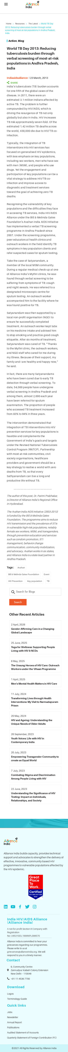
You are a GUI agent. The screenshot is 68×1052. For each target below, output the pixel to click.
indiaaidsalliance (17, 77)
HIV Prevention (15, 581)
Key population (34, 581)
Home (8, 23)
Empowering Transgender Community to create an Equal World (35, 758)
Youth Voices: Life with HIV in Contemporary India (27, 740)
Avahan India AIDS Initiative (27, 511)
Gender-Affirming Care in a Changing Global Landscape (32, 630)
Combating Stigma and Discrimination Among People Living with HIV (33, 776)
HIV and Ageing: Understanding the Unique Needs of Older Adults (31, 722)
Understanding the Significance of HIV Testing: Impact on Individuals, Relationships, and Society (33, 797)
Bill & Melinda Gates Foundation (23, 574)
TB (48, 581)
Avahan (21, 567)
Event (46, 574)
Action (12, 40)
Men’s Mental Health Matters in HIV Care (34, 683)
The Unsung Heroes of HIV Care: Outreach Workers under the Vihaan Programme (35, 667)
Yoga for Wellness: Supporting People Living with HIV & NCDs (33, 649)
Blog (21, 40)
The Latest (33, 23)
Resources (20, 23)
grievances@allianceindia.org (22, 951)
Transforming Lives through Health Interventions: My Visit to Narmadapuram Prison (34, 702)
